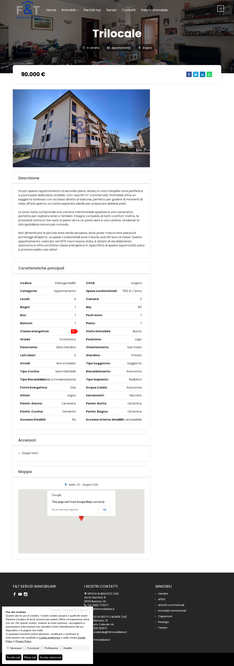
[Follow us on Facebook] (15, 594)
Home (51, 10)
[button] (23, 128)
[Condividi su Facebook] (189, 74)
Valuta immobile (154, 10)
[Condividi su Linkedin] (202, 74)
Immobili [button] (69, 10)
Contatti (128, 10)
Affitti (161, 599)
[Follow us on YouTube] (21, 594)
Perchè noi (92, 10)
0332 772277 (101, 605)
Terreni (162, 628)
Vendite (163, 593)
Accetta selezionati (50, 657)
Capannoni (165, 616)
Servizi (111, 10)
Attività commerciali (171, 605)
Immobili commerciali (172, 611)
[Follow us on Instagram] (26, 594)
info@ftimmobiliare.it (100, 609)
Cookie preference (49, 637)
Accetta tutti (13, 657)
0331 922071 (100, 628)
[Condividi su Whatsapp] (209, 74)
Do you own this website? (65, 509)
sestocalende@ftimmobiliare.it (107, 632)
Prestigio (163, 622)
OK (104, 509)
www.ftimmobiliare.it (97, 640)
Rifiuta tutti (30, 657)
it (221, 8)
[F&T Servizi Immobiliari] (28, 9)
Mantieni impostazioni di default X (70, 609)
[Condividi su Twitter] (196, 74)
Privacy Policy (23, 641)
